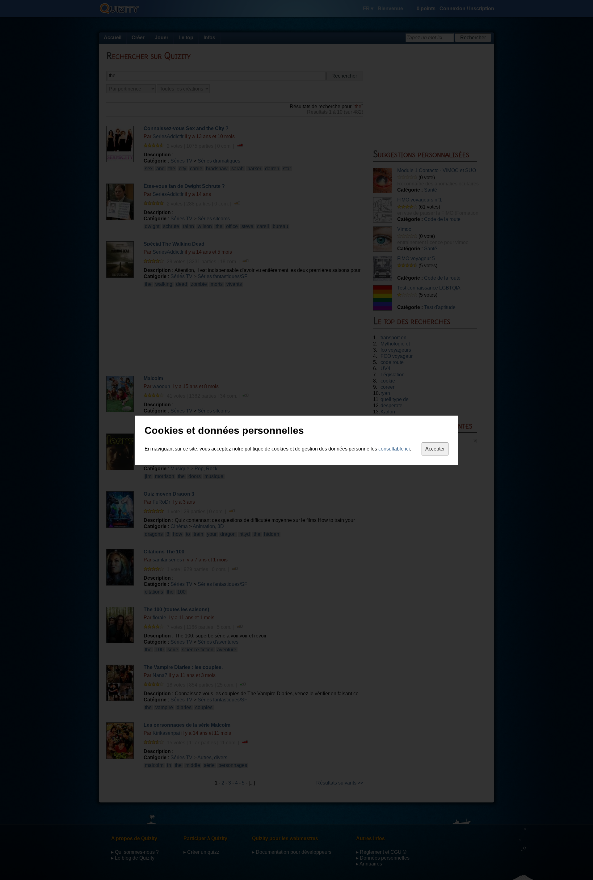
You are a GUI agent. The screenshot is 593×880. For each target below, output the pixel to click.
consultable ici (394, 448)
